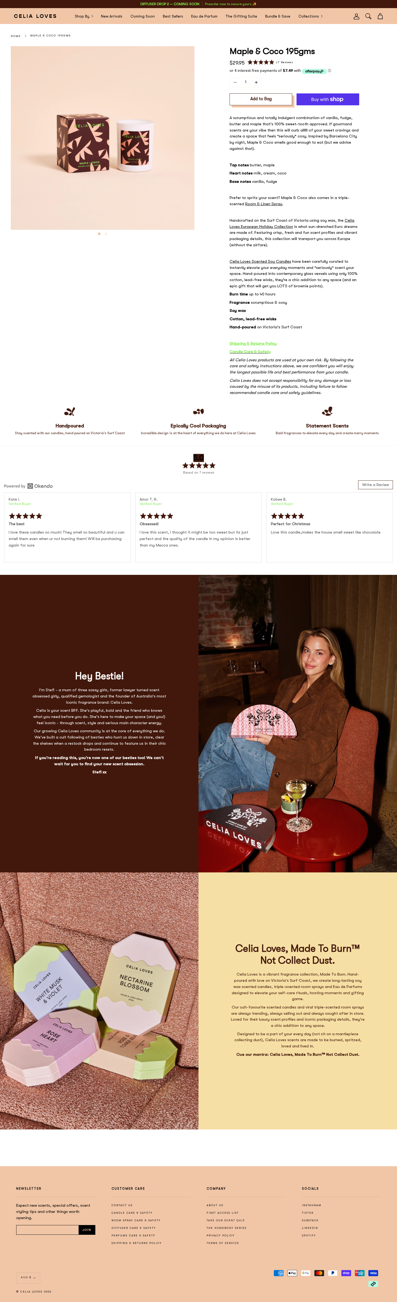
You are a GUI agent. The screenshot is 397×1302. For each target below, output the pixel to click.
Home (16, 36)
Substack (310, 1220)
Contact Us (122, 1205)
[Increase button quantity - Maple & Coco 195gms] (255, 82)
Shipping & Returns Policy (253, 343)
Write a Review (375, 485)
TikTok (308, 1212)
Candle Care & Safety (132, 1212)
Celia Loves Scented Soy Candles (260, 261)
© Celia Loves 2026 (34, 1291)
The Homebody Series (227, 1227)
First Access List (223, 1212)
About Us (215, 1205)
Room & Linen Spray (263, 203)
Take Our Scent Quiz (226, 1220)
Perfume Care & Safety (133, 1235)
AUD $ (26, 1277)
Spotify (309, 1235)
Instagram (311, 1205)
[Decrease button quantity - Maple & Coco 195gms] (236, 82)
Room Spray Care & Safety (136, 1220)
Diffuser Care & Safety (134, 1227)
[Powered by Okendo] (28, 486)
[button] (270, 62)
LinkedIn (310, 1227)
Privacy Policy (221, 1235)
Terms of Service (223, 1243)
